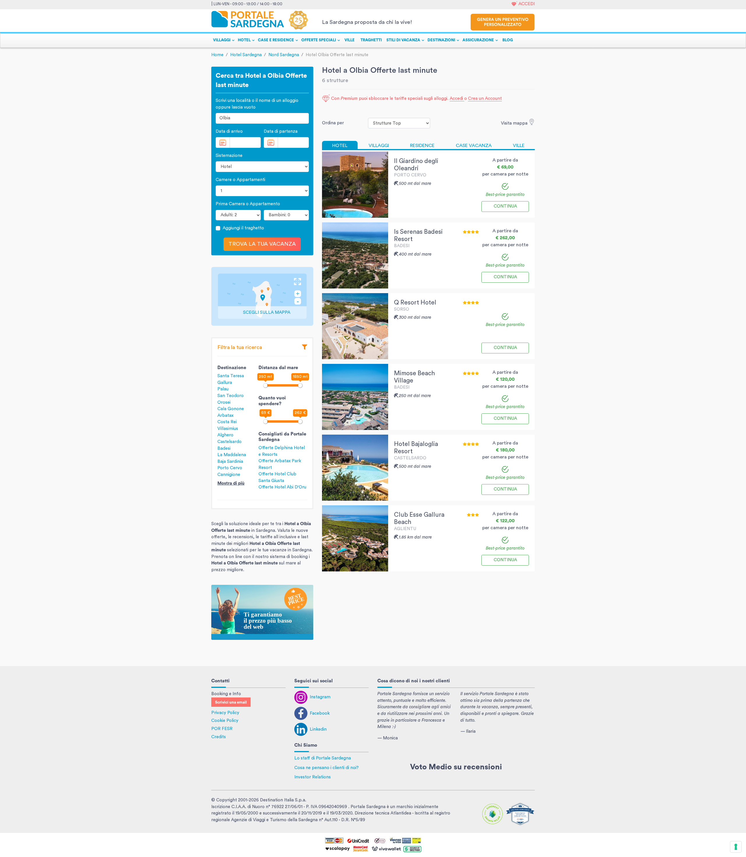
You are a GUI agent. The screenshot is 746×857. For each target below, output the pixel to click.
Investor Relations (312, 777)
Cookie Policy (224, 720)
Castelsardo (229, 442)
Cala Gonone (230, 409)
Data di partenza (281, 131)
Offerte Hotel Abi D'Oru (282, 487)
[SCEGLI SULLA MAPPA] (262, 296)
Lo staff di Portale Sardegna (322, 758)
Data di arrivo (229, 131)
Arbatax (225, 415)
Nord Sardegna (283, 55)
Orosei (224, 402)
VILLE (349, 40)
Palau (222, 389)
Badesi (224, 448)
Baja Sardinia (230, 461)
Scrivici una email (231, 702)
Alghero (225, 435)
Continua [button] (505, 206)
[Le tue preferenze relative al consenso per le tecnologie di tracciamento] (735, 846)
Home (217, 55)
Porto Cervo (229, 468)
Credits (218, 737)
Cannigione (228, 474)
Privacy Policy (225, 713)
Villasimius (227, 428)
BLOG (507, 40)
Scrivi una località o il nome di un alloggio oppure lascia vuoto (257, 103)
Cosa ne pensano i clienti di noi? (326, 768)
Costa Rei (227, 422)
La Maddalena (231, 455)
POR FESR (222, 729)
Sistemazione (229, 155)
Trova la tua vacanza (262, 244)
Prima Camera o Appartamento (248, 204)
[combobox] (262, 118)
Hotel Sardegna (246, 55)
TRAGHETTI (371, 40)
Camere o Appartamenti (240, 180)
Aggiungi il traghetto (243, 228)
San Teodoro (230, 396)
